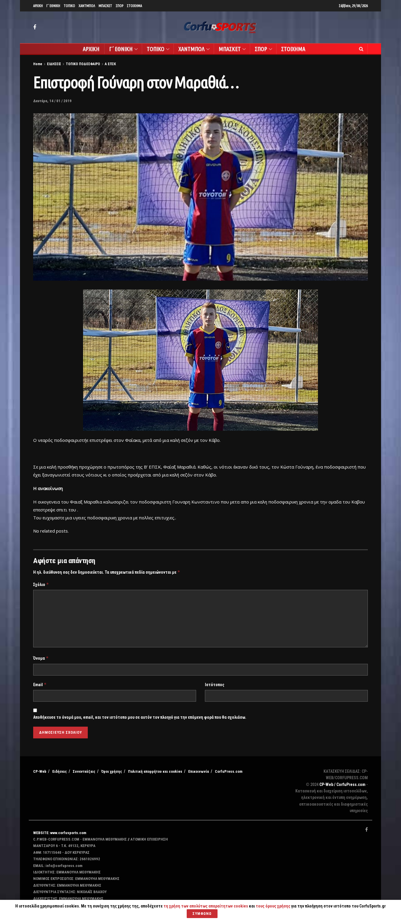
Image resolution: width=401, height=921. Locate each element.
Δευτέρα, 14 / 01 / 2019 (52, 101)
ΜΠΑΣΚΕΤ (105, 6)
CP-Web (39, 771)
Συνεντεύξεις (84, 771)
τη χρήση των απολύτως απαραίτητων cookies (206, 906)
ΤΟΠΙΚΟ (69, 6)
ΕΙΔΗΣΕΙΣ (54, 64)
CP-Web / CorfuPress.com (342, 784)
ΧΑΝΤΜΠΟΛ (87, 6)
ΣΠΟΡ (119, 6)
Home (37, 64)
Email (40, 684)
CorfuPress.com (228, 771)
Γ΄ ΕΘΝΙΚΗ (53, 6)
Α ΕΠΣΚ (110, 64)
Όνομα (41, 658)
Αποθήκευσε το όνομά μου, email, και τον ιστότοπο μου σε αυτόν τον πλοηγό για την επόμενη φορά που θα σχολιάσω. (139, 717)
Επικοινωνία (198, 771)
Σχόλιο (41, 584)
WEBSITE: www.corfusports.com (59, 833)
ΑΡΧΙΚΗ (38, 6)
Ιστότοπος (214, 684)
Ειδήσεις (59, 771)
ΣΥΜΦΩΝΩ (202, 913)
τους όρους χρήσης (273, 906)
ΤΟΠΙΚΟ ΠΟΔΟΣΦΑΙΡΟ (83, 64)
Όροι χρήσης (111, 771)
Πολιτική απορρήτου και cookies (155, 771)
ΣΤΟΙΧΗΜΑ (134, 6)
